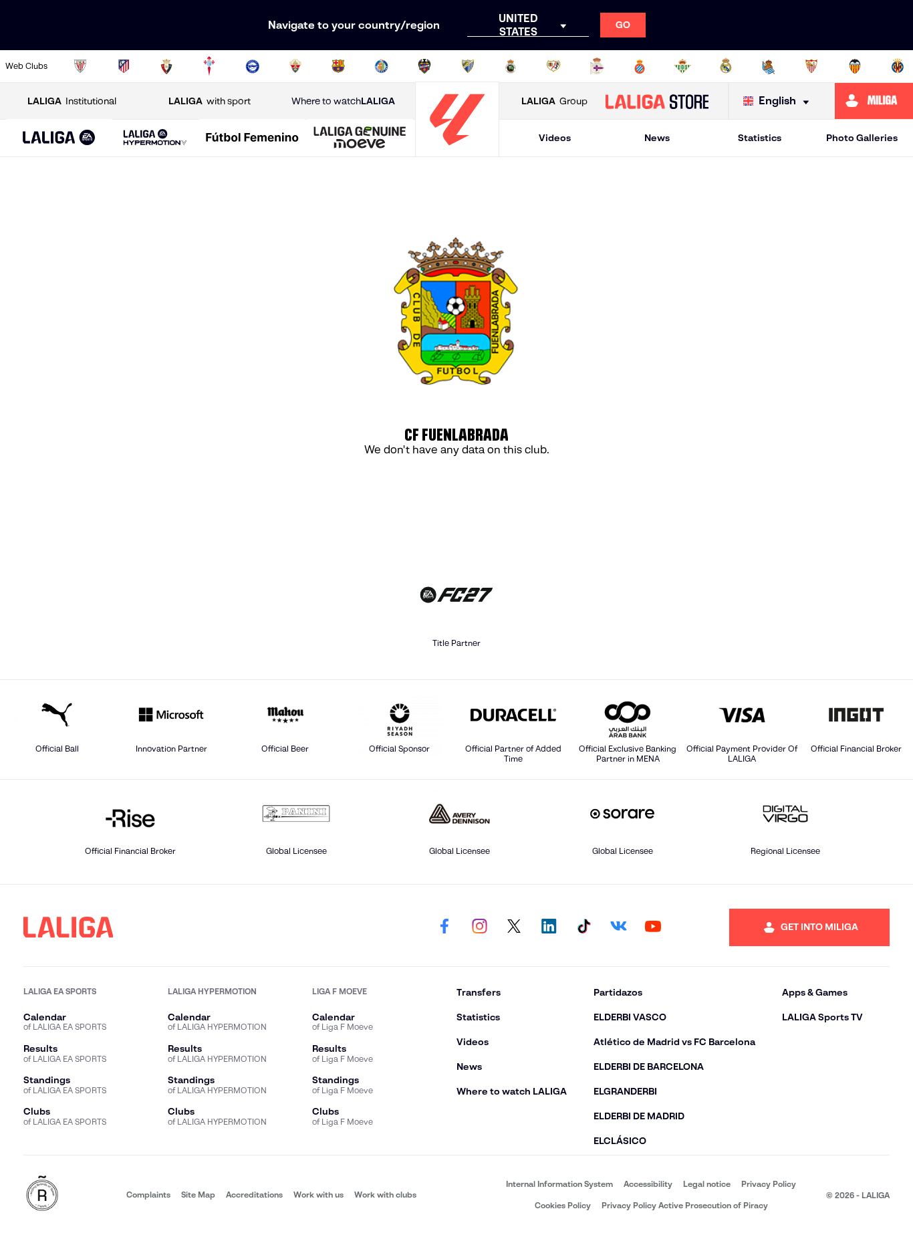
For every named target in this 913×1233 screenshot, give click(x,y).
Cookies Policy (563, 1205)
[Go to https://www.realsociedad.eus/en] (769, 66)
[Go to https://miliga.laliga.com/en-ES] (874, 101)
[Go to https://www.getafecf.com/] (382, 66)
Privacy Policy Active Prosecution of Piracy (685, 1205)
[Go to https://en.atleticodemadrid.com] (124, 66)
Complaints (148, 1194)
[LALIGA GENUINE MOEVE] (360, 138)
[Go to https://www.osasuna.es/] (166, 66)
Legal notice (707, 1184)
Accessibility (648, 1184)
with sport (209, 101)
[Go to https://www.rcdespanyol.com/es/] (640, 66)
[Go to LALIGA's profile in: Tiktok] (583, 927)
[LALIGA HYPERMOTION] (155, 138)
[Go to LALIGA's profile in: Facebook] (444, 927)
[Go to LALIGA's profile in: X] (514, 927)
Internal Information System (559, 1184)
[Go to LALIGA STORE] (657, 101)
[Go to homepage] (457, 150)
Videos (555, 137)
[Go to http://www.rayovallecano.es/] (553, 66)
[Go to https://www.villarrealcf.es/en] (898, 66)
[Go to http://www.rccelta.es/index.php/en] (209, 66)
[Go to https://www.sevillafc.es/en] (811, 66)
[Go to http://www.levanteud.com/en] (424, 66)
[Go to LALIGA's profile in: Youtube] (653, 927)
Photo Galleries (862, 137)
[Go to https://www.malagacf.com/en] (468, 66)
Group (554, 101)
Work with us (318, 1194)
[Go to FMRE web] (42, 1194)
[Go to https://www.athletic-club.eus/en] (80, 66)
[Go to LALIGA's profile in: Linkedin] (549, 927)
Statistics (759, 137)
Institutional (71, 101)
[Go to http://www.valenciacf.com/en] (855, 66)
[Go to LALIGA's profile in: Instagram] (479, 927)
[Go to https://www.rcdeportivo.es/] (597, 66)
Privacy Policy (768, 1184)
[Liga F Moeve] (252, 138)
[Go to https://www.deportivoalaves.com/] (253, 66)
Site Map (198, 1194)
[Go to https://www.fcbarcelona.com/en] (338, 66)
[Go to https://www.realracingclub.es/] (511, 66)
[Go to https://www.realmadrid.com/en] (726, 66)
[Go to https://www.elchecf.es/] (295, 66)
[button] (59, 138)
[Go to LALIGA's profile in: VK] (618, 927)
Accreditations (254, 1194)
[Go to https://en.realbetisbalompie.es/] (682, 66)
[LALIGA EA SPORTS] (59, 138)
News (657, 137)
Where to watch (343, 101)
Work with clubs (385, 1194)
